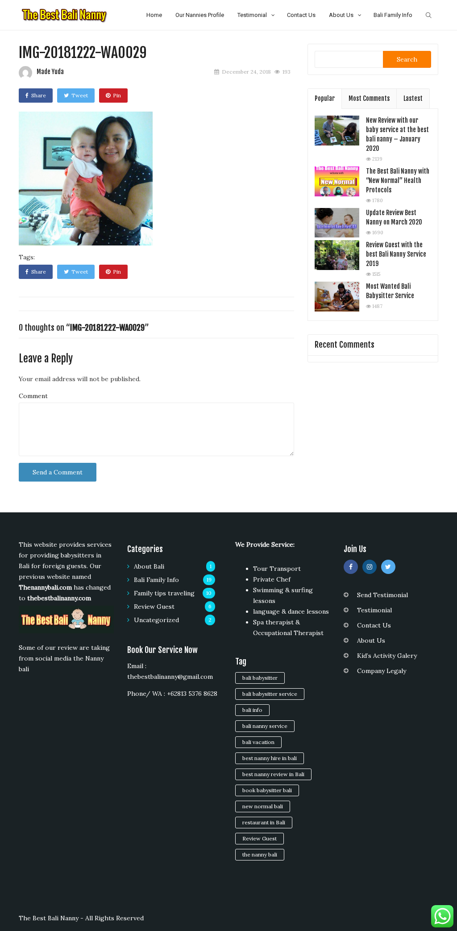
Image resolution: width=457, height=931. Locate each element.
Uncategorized (156, 620)
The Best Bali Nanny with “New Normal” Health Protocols (397, 180)
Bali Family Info (393, 15)
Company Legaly (381, 671)
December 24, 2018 (246, 71)
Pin (117, 95)
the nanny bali (259, 854)
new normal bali (262, 806)
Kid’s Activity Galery (387, 656)
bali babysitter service (269, 693)
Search (407, 59)
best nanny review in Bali (273, 774)
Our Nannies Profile (199, 15)
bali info (252, 710)
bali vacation (258, 742)
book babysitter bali (267, 790)
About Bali (149, 566)
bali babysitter (260, 677)
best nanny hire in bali (269, 758)
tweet (79, 95)
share (38, 95)
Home (154, 15)
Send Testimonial (382, 595)
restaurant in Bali (263, 822)
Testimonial (252, 15)
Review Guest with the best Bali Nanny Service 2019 (396, 254)
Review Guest (154, 607)
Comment (33, 396)
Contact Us (301, 15)
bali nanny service (264, 726)
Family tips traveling (164, 593)
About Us (341, 15)
